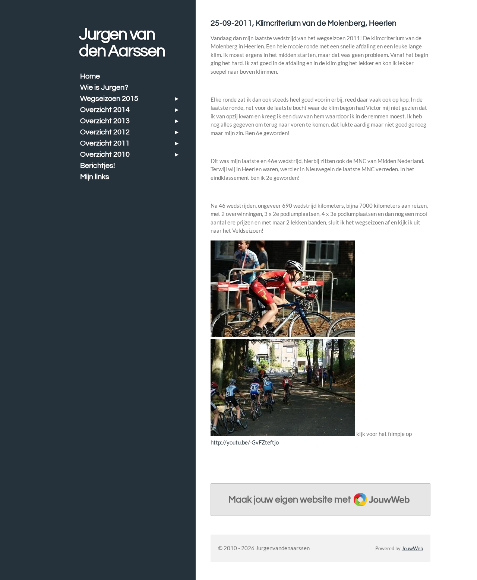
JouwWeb (412, 548)
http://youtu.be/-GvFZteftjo (245, 442)
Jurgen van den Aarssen (121, 43)
